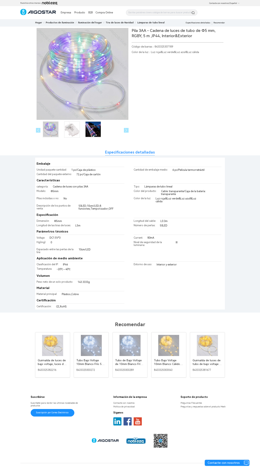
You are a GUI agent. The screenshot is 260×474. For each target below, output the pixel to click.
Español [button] (233, 3)
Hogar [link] (38, 22)
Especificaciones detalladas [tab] (130, 152)
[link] (60, 22)
